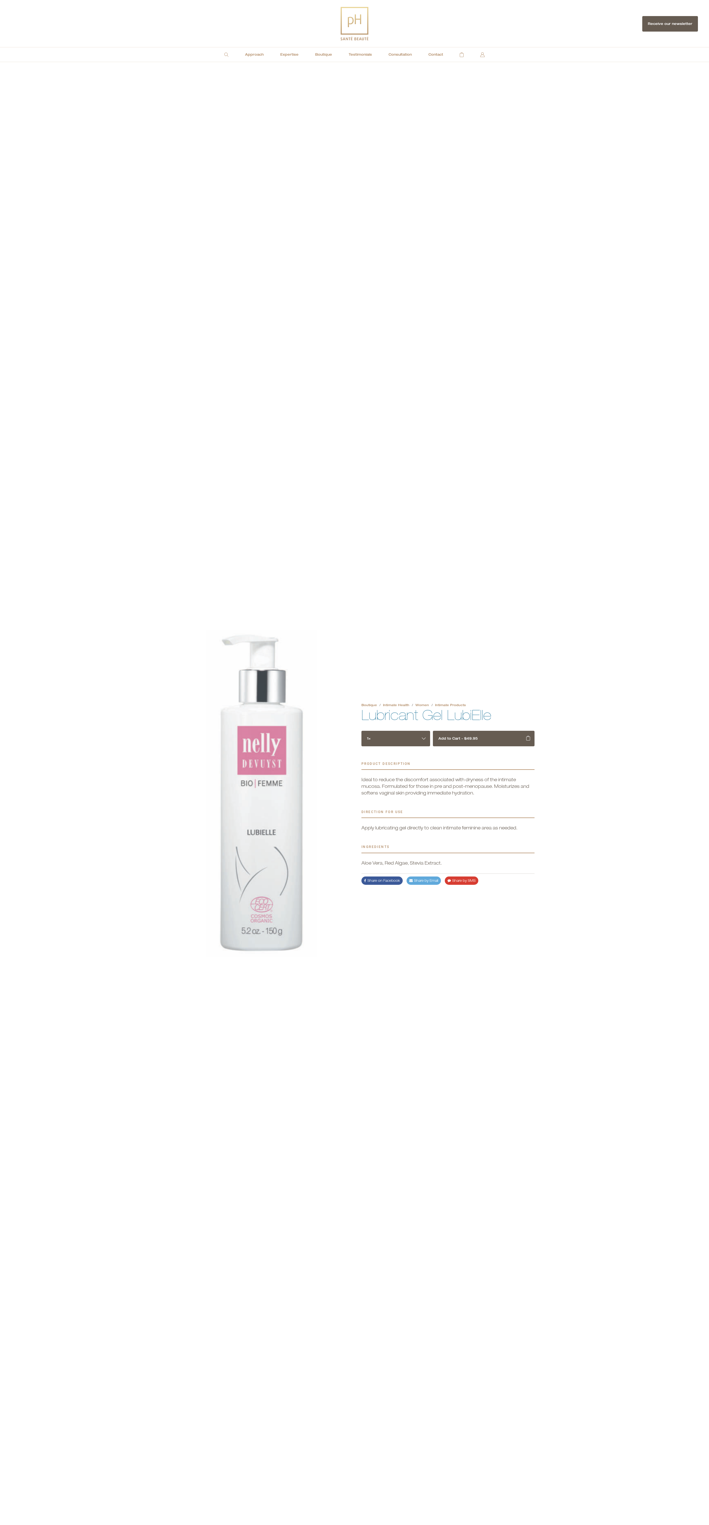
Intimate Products (450, 705)
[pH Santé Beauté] (354, 23)
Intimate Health (396, 705)
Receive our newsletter (670, 24)
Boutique (369, 705)
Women (422, 705)
